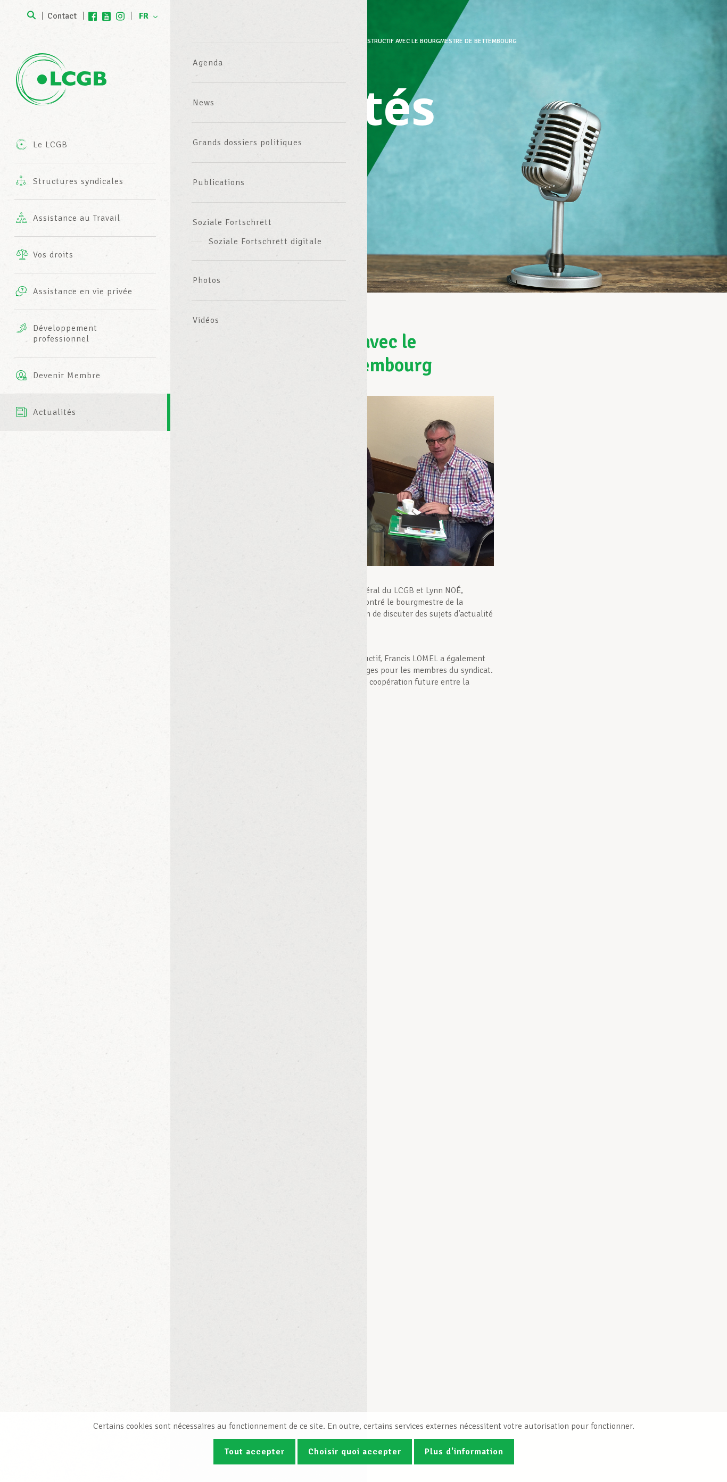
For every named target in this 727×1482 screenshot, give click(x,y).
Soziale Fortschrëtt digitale (265, 241)
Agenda (208, 62)
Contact (62, 16)
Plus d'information (464, 1451)
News (203, 102)
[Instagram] (120, 16)
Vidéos (206, 320)
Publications (219, 182)
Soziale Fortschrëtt (232, 222)
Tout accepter (254, 1451)
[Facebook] (92, 16)
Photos (207, 280)
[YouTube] (106, 16)
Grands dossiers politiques (247, 142)
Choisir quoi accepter (354, 1451)
